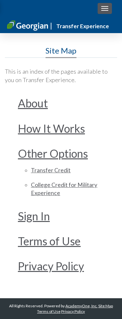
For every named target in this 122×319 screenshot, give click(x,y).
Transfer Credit (51, 170)
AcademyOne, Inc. (81, 305)
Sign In (34, 216)
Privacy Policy (51, 266)
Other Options (53, 153)
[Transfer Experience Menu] (105, 8)
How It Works (51, 128)
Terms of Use (49, 241)
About (33, 103)
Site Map (105, 305)
